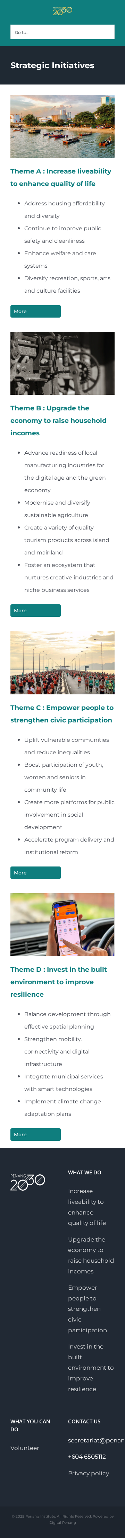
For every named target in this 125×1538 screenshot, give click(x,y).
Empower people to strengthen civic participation (87, 1308)
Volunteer (24, 1447)
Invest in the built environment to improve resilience (91, 1367)
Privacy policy (88, 1473)
